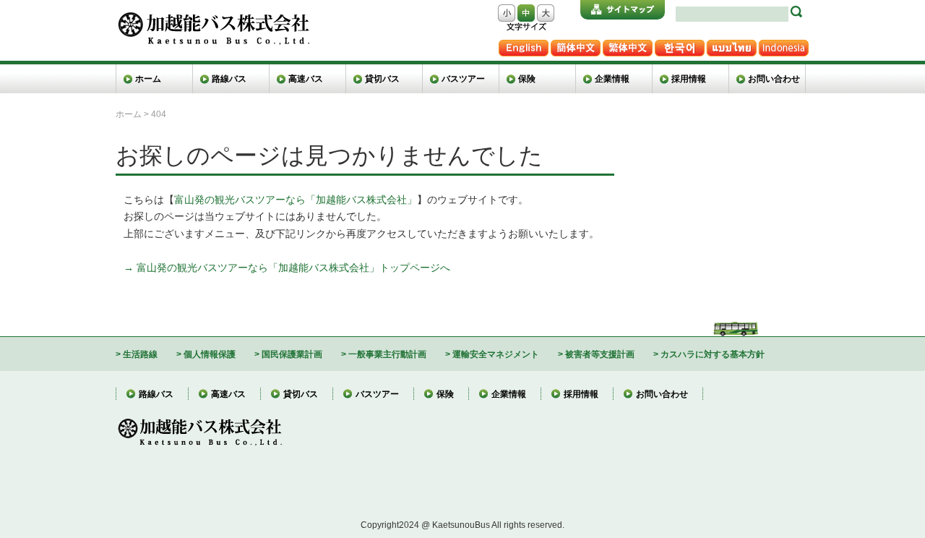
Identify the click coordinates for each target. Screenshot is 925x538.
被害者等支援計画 (599, 354)
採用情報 (688, 78)
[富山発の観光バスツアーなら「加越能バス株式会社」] (212, 17)
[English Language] (523, 45)
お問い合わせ (774, 78)
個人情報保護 (210, 354)
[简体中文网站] (575, 45)
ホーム (148, 78)
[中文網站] (627, 45)
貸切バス (382, 78)
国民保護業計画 (292, 354)
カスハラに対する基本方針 (713, 354)
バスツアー (463, 78)
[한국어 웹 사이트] (679, 45)
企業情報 (612, 78)
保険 (526, 78)
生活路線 (140, 354)
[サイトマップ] (622, 9)
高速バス (305, 78)
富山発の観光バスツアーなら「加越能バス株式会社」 (295, 199)
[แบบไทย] (731, 45)
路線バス (229, 78)
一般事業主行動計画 (387, 354)
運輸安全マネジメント (495, 354)
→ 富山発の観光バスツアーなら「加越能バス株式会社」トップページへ (287, 267)
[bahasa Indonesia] (783, 45)
